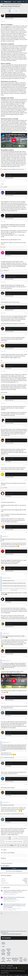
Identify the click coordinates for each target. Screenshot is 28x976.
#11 (26, 371)
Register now (19, 871)
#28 (26, 784)
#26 (26, 738)
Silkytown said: (5, 742)
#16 (26, 480)
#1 (26, 21)
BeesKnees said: (5, 660)
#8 (26, 313)
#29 (26, 798)
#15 (26, 464)
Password (3, 858)
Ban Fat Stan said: (6, 578)
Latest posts (6, 887)
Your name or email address (8, 852)
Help (14, 968)
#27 (26, 769)
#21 (26, 605)
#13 (26, 426)
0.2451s (17, 975)
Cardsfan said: (5, 633)
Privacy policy (9, 968)
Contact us (3, 968)
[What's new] (23, 1)
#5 (26, 258)
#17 (26, 499)
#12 (26, 403)
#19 (26, 557)
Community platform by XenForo (13, 971)
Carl (26, 883)
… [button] (11, 11)
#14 (26, 446)
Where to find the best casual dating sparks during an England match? (14, 897)
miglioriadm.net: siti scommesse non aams (15, 959)
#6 (26, 282)
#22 (26, 629)
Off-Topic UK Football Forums (9, 894)
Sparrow (3, 8)
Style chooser (3, 965)
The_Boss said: (5, 802)
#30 (26, 825)
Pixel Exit (7, 972)
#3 (26, 198)
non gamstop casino (25, 959)
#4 (26, 221)
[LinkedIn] (10, 845)
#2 (26, 180)
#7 (26, 299)
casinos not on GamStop (8, 959)
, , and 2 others (13, 813)
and (8, 757)
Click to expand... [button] (14, 590)
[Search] (26, 1)
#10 (26, 351)
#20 (26, 574)
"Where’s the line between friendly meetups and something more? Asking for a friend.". (15, 891)
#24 (26, 703)
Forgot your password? (6, 863)
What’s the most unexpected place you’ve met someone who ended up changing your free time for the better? (14, 905)
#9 (26, 334)
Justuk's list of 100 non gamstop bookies (3, 952)
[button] (1, 1)
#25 (26, 718)
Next (16, 11)
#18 (26, 532)
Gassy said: (4, 536)
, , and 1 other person (13, 169)
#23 (26, 656)
